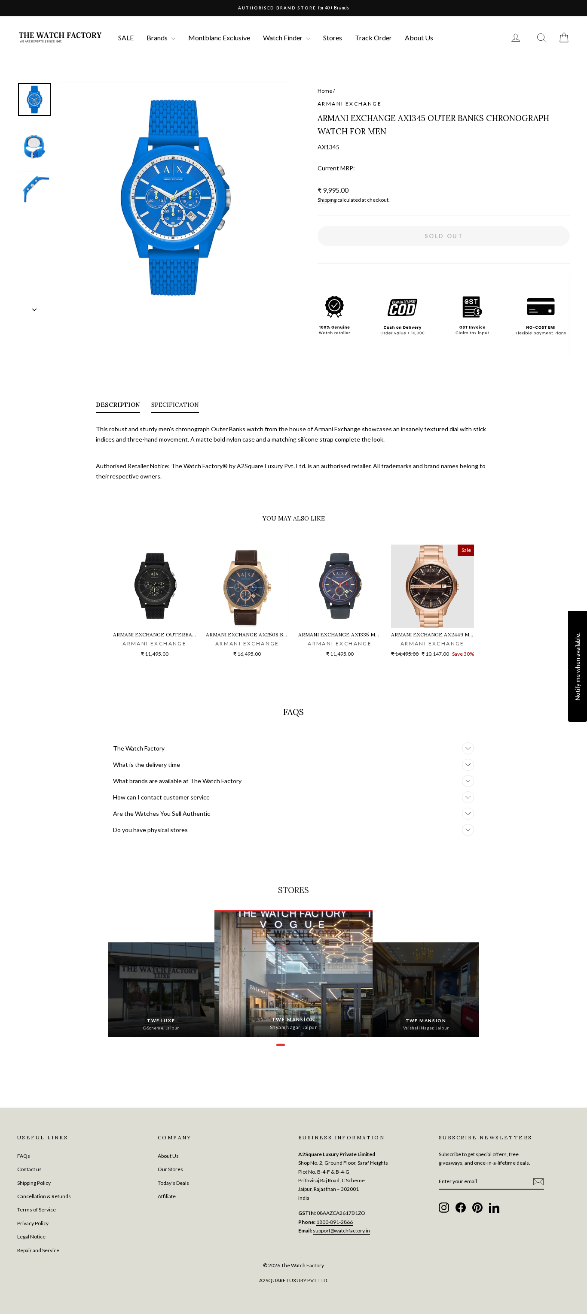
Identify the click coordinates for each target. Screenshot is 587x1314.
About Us (419, 37)
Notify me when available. (577, 666)
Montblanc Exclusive (219, 37)
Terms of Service (36, 1209)
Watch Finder (283, 37)
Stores (332, 37)
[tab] (118, 406)
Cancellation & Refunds (44, 1196)
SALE (126, 37)
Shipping (327, 200)
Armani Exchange (350, 103)
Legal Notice (31, 1236)
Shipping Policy (34, 1183)
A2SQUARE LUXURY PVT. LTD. (293, 1280)
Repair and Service (38, 1250)
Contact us (29, 1169)
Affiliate (167, 1196)
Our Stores (170, 1169)
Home (325, 91)
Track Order (373, 37)
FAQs (23, 1156)
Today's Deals (173, 1183)
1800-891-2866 (334, 1222)
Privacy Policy (33, 1223)
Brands (158, 37)
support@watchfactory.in (341, 1230)
